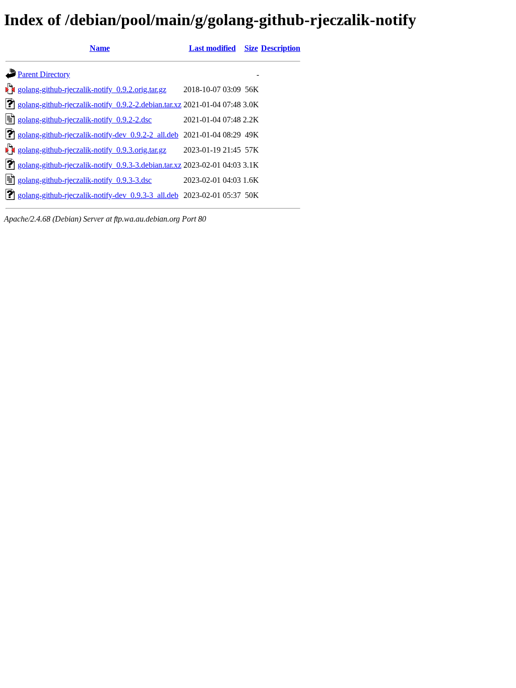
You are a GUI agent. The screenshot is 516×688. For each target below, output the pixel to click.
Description (280, 48)
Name (100, 48)
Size (251, 48)
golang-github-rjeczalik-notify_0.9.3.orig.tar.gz (92, 150)
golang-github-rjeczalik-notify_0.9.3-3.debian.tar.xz (99, 165)
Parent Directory (44, 74)
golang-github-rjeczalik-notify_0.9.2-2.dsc (85, 119)
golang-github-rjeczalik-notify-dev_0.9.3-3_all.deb (98, 195)
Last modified (212, 48)
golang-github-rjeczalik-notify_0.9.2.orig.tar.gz (92, 89)
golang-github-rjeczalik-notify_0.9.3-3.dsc (85, 180)
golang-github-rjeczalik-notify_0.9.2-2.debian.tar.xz (99, 104)
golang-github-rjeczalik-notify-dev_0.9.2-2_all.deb (98, 134)
